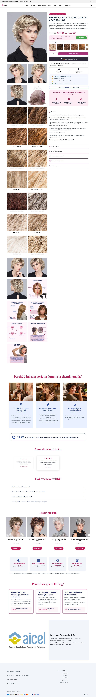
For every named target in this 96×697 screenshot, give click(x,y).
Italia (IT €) (91, 1)
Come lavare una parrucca (57, 161)
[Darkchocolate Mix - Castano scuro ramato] (60, 47)
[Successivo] (87, 47)
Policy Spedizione (64, 680)
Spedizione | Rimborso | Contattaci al (13, 1)
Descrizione (53, 112)
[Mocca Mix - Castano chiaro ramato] (74, 47)
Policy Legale (65, 673)
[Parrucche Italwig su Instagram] (85, 694)
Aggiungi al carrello (73, 53)
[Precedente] (7, 535)
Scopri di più (16, 548)
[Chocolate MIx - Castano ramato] (67, 47)
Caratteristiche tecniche (56, 151)
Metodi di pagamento (56, 166)
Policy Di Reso (65, 678)
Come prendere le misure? (57, 156)
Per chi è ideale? (55, 146)
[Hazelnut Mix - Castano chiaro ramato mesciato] (81, 47)
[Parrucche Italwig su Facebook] (87, 694)
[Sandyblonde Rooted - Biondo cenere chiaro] (52, 47)
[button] (27, 37)
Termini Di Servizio (64, 682)
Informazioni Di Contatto (62, 671)
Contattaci (81, 37)
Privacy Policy (65, 675)
